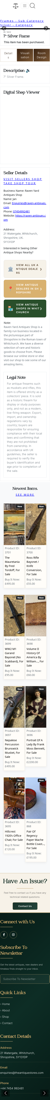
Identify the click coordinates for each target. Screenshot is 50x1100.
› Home (5, 1004)
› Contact (6, 1023)
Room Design (42, 55)
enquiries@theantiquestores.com (21, 1072)
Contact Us (25, 906)
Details (8, 55)
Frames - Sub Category (22, 21)
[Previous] (5, 1093)
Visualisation (25, 55)
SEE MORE (25, 495)
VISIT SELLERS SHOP (22, 179)
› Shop (4, 1016)
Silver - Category (16, 25)
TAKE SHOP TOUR (19, 183)
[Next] (44, 1093)
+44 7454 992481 (12, 1088)
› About (5, 1010)
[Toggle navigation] (25, 5)
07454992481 (21, 211)
